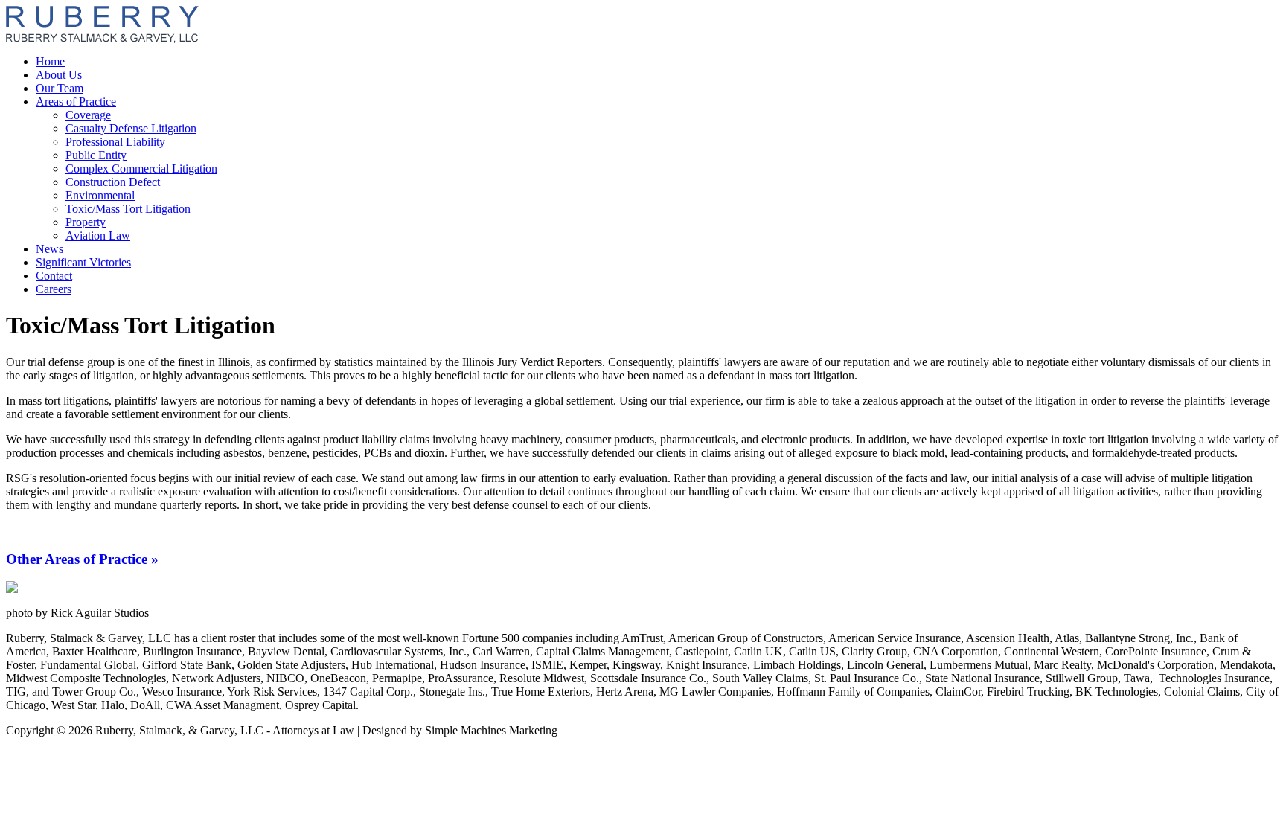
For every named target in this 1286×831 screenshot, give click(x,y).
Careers (53, 289)
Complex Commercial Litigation (141, 168)
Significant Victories (83, 262)
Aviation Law (97, 235)
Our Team (59, 88)
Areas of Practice (76, 101)
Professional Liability (115, 141)
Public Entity (96, 155)
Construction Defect (112, 182)
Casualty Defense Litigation (130, 128)
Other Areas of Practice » (82, 559)
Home (50, 61)
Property (85, 222)
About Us (59, 74)
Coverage (88, 115)
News (49, 249)
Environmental (100, 195)
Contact (54, 275)
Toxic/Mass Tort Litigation (128, 208)
